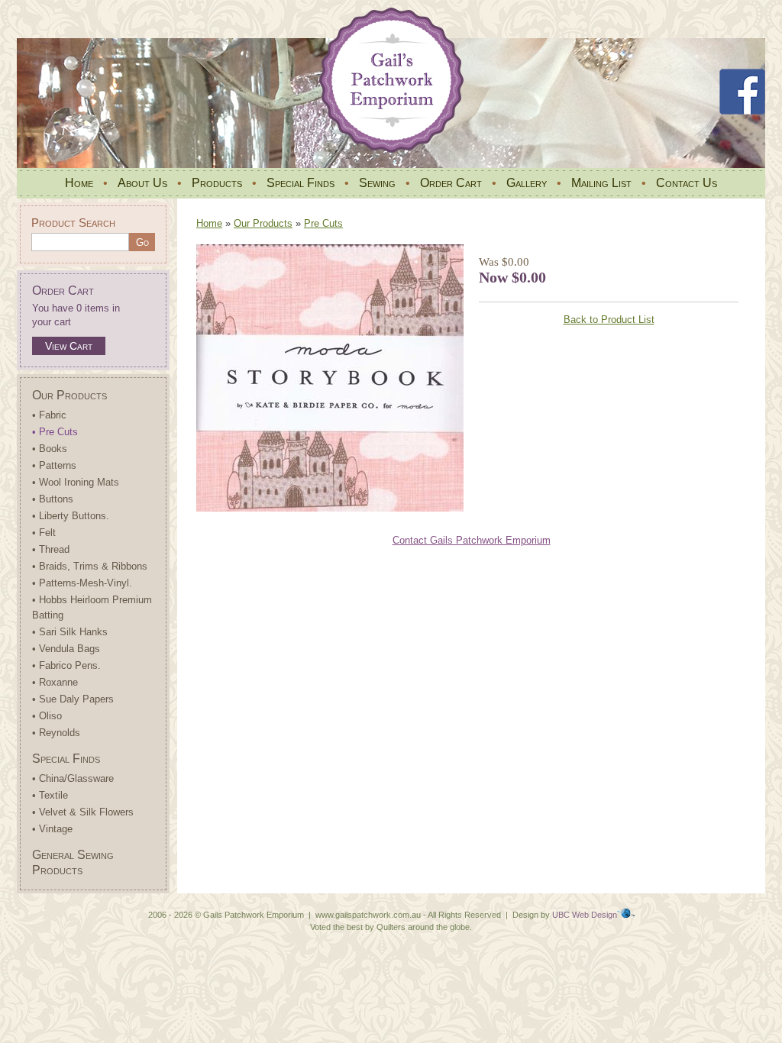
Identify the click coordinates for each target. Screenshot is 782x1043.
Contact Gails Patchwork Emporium (472, 540)
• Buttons (52, 499)
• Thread (50, 549)
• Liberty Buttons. (70, 516)
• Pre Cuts (55, 432)
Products (217, 182)
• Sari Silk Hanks (70, 632)
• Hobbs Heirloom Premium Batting (92, 607)
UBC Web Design (584, 914)
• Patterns (54, 465)
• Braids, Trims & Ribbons (89, 566)
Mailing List (601, 182)
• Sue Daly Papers (73, 699)
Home (79, 182)
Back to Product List (609, 319)
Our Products (69, 395)
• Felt (44, 532)
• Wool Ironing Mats (75, 482)
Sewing (377, 182)
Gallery (526, 182)
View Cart (68, 346)
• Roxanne (55, 682)
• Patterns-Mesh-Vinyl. (82, 583)
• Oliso (47, 716)
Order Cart (451, 182)
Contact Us (686, 182)
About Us (142, 182)
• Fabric (49, 415)
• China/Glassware (73, 778)
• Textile (50, 795)
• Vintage (52, 829)
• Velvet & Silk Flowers (83, 812)
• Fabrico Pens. (66, 665)
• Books (49, 448)
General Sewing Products (73, 862)
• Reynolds (56, 732)
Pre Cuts (323, 223)
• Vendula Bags (66, 648)
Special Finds (300, 182)
